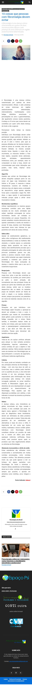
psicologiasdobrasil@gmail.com (18, 661)
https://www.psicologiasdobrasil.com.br (16, 522)
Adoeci (28, 480)
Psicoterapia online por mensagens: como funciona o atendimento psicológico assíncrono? (16, 561)
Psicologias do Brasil (8, 34)
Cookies (6, 679)
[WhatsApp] (20, 41)
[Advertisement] (16, 79)
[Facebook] (8, 41)
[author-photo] (16, 517)
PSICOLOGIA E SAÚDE (6, 9)
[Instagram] (16, 672)
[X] (12, 41)
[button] (3, 2)
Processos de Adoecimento (18, 9)
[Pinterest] (16, 41)
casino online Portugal (16, 611)
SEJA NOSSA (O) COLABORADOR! (16, 681)
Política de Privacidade (15, 679)
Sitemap (25, 679)
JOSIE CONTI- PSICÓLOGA (9, 591)
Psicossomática (5, 10)
